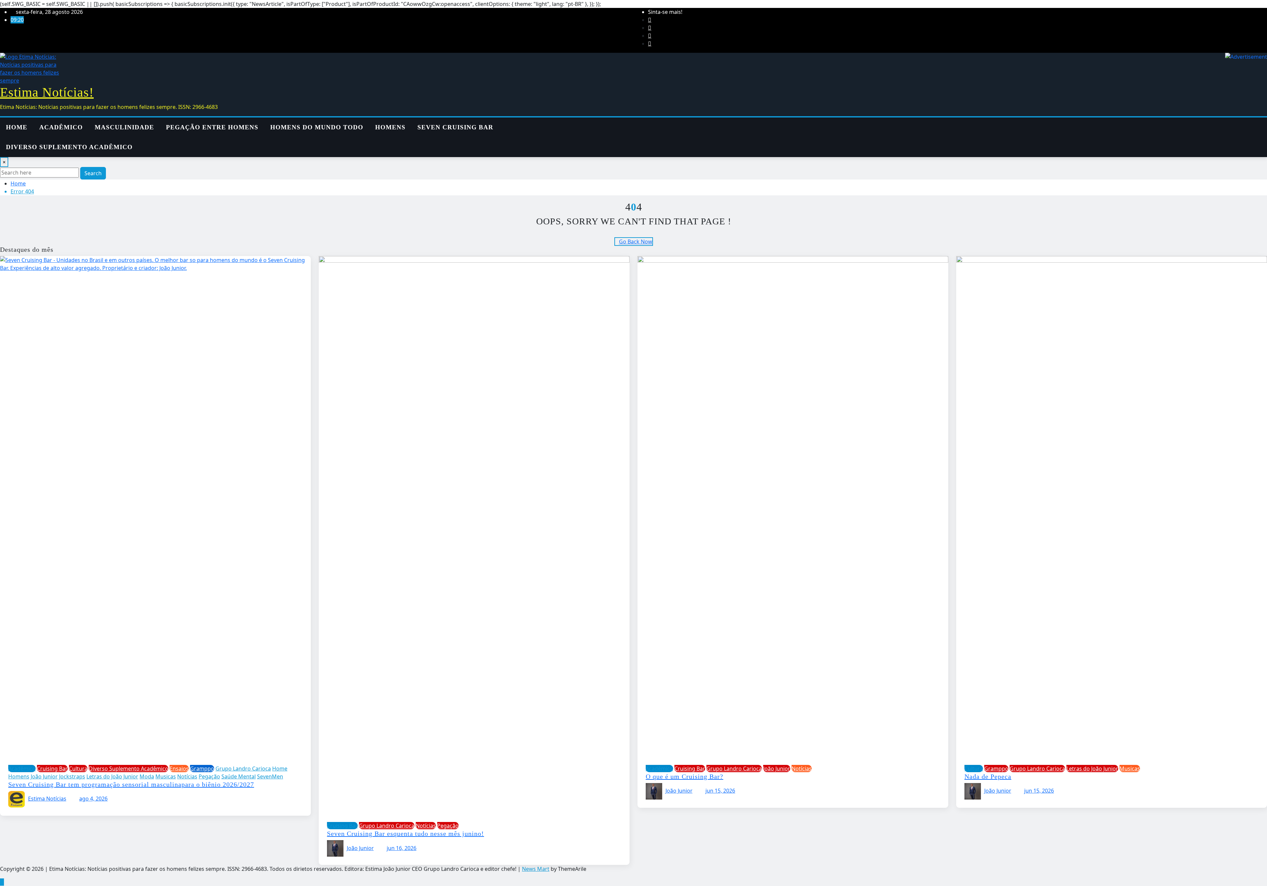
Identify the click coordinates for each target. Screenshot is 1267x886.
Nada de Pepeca (987, 776)
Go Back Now (635, 241)
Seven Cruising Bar (455, 127)
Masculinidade (124, 127)
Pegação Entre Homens (212, 127)
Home (16, 127)
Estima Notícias (47, 798)
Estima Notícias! (47, 92)
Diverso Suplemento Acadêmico (69, 147)
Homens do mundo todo (316, 127)
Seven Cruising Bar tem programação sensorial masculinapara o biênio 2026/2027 (131, 784)
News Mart (535, 868)
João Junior (360, 848)
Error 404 (22, 191)
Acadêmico (61, 127)
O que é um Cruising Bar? (684, 776)
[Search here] (605, 121)
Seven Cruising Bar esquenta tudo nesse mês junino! (405, 833)
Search (93, 173)
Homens (390, 127)
